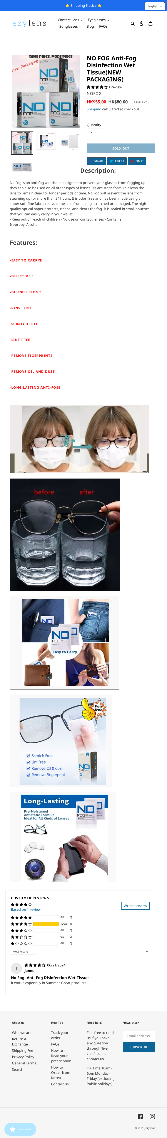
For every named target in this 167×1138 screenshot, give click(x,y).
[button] (98, 87)
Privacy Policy (23, 1056)
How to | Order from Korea (60, 1072)
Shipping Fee (22, 1050)
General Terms (24, 1063)
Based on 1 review (26, 909)
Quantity (94, 124)
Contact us (60, 1084)
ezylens (150, 1128)
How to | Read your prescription (61, 1055)
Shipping (94, 109)
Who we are (22, 1032)
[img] (35, 965)
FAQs (55, 1044)
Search (17, 1069)
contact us (95, 1058)
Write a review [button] (135, 905)
